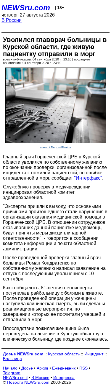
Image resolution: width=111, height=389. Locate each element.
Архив (42, 368)
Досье (27, 368)
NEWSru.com (25, 7)
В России (11, 20)
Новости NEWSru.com (28, 382)
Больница (12, 358)
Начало (10, 368)
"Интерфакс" (88, 177)
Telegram (11, 372)
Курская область (64, 354)
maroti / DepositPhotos (55, 147)
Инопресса (64, 377)
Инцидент (93, 354)
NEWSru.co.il (15, 377)
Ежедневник (63, 368)
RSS (83, 368)
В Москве (40, 377)
